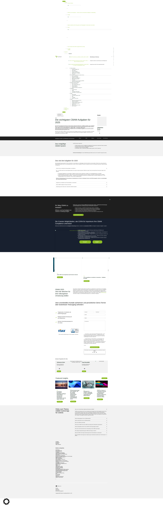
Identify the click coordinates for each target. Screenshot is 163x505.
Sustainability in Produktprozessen (76, 92)
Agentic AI (57, 475)
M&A (72, 96)
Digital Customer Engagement (60, 455)
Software (71, 99)
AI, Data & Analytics (72, 68)
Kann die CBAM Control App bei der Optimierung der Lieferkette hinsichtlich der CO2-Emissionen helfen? (90, 435)
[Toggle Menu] (64, 1)
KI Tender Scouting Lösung (75, 103)
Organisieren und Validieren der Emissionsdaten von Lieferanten (66, 182)
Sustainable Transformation (75, 91)
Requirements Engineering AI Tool (76, 100)
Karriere (57, 443)
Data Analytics (74, 70)
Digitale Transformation (75, 98)
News (69, 27)
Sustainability (72, 88)
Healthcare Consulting (59, 467)
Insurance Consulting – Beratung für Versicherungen (64, 456)
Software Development (75, 101)
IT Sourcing (73, 79)
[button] (81, 168)
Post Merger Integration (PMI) (76, 95)
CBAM (73, 90)
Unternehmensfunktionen (60, 476)
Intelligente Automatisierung (75, 72)
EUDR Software (58, 464)
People (69, 14)
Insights (66, 2)
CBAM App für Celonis (59, 466)
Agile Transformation (75, 83)
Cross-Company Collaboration (76, 84)
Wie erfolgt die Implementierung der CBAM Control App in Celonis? (85, 430)
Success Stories (70, 3)
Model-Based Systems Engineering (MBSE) (78, 80)
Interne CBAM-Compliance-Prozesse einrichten (63, 184)
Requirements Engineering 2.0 (76, 81)
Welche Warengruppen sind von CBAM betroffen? (83, 418)
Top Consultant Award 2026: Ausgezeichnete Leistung (76, 46)
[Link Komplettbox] (68, 269)
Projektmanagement (74, 86)
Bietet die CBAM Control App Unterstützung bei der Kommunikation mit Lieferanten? (88, 432)
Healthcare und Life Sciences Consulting (62, 461)
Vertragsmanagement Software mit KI (77, 102)
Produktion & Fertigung (59, 467)
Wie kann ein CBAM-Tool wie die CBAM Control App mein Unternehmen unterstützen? (88, 424)
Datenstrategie (74, 94)
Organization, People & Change (74, 82)
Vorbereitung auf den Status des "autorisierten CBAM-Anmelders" (66, 186)
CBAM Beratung (103, 292)
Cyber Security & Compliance (60, 453)
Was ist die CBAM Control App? (80, 422)
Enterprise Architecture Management (77, 87)
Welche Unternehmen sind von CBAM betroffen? (82, 420)
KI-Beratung (57, 449)
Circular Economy (74, 89)
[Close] (64, 112)
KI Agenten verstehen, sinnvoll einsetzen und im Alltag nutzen (98, 60)
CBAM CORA (58, 465)
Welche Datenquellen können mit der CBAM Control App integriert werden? (87, 426)
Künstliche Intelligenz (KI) (75, 69)
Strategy (71, 93)
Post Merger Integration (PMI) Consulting (62, 469)
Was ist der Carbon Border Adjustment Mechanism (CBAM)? (84, 409)
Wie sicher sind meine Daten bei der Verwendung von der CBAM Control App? (87, 428)
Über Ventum (67, 108)
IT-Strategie (73, 97)
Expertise (57, 442)
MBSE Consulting (58, 457)
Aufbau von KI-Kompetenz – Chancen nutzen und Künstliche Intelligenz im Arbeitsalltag (82, 12)
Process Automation (74, 71)
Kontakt (66, 109)
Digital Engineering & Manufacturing (61, 454)
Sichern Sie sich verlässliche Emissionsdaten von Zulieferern (65, 168)
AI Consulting (58, 474)
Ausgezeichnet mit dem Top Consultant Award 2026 (97, 64)
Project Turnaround (74, 85)
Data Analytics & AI (59, 450)
